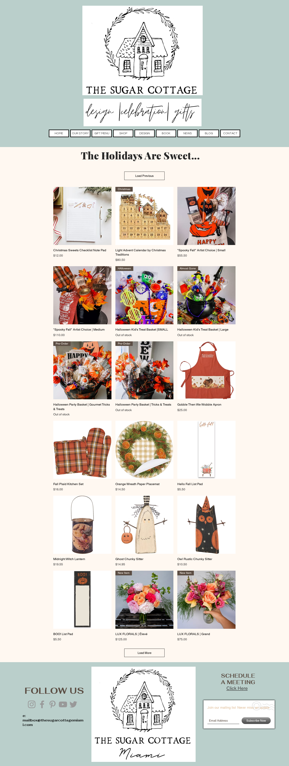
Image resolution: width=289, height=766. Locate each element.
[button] (80, 133)
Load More (144, 652)
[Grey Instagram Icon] (32, 704)
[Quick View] (82, 216)
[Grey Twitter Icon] (73, 704)
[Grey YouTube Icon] (63, 704)
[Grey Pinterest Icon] (52, 704)
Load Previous (144, 175)
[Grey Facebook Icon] (42, 704)
